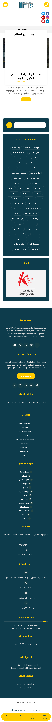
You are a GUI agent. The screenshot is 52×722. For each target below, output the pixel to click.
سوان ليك (11, 188)
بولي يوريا (13, 168)
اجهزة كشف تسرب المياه (32, 147)
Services (24, 427)
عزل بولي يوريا (17, 208)
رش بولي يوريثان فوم (24, 188)
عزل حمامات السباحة (33, 218)
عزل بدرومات (28, 198)
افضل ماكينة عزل (34, 152)
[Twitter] (31, 345)
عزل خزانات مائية (18, 228)
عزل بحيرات (40, 198)
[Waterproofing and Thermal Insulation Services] (26, 6)
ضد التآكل (24, 495)
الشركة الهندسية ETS (18, 152)
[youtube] (43, 17)
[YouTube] (14, 345)
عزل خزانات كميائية (33, 228)
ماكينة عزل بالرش (34, 244)
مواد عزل (35, 249)
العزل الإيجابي (32, 157)
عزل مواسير (14, 233)
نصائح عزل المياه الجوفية (21, 249)
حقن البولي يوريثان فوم (32, 178)
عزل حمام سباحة (31, 223)
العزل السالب (19, 157)
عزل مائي (24, 233)
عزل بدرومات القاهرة (18, 203)
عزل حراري (17, 213)
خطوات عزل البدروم (19, 183)
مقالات (24, 518)
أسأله (24, 514)
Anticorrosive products (24, 439)
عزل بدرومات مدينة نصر (32, 208)
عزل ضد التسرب (36, 233)
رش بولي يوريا (39, 188)
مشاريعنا (24, 487)
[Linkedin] (26, 345)
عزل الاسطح (14, 193)
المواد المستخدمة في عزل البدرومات (30, 168)
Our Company (24, 423)
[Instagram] (20, 345)
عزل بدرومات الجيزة (34, 203)
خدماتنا (24, 476)
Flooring (25, 435)
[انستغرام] (47, 17)
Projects (24, 455)
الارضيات (24, 483)
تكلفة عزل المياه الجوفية (19, 173)
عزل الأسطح (37, 193)
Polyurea (24, 443)
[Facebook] (37, 345)
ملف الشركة (24, 503)
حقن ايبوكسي (17, 178)
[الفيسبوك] (47, 13)
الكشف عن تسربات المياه (26, 162)
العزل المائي (24, 480)
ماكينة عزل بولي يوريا (18, 244)
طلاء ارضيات (24, 507)
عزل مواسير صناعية (33, 239)
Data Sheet (25, 447)
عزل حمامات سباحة (17, 218)
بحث (9, 125)
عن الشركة (24, 472)
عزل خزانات (19, 223)
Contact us (24, 451)
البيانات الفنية (24, 491)
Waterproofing (25, 431)
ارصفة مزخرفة (24, 510)
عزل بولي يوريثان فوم (31, 213)
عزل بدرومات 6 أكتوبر (14, 198)
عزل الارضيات (25, 193)
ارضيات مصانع (16, 147)
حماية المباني (33, 183)
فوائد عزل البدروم (18, 239)
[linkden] (47, 21)
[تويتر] (43, 13)
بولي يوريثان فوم (35, 173)
